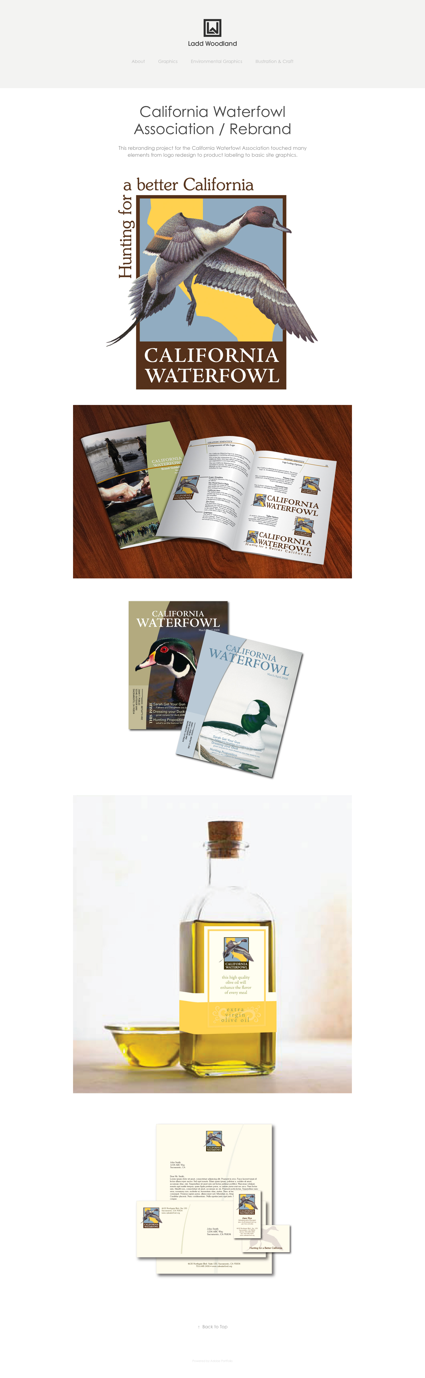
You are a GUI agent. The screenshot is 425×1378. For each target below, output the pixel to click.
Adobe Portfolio (221, 1361)
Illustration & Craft (274, 61)
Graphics (168, 61)
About (138, 61)
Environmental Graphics (216, 61)
